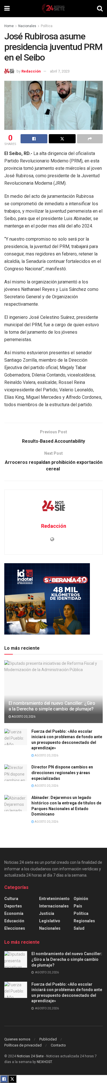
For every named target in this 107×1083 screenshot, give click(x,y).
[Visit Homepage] (53, 8)
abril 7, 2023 (60, 71)
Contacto (58, 1045)
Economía (13, 913)
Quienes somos (17, 1039)
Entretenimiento (54, 898)
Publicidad (48, 1039)
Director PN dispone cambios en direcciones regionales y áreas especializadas (62, 772)
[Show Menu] (7, 8)
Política (47, 26)
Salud (79, 928)
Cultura (11, 898)
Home (9, 26)
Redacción (31, 71)
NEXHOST (44, 1062)
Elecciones (14, 928)
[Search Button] (100, 8)
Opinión (81, 898)
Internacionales (54, 906)
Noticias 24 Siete (30, 1056)
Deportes (13, 906)
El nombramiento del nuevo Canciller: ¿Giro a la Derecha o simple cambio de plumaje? (52, 706)
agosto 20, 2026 (23, 716)
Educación (14, 921)
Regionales (84, 921)
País (78, 906)
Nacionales (27, 26)
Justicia (46, 913)
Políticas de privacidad (23, 1045)
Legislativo (49, 921)
